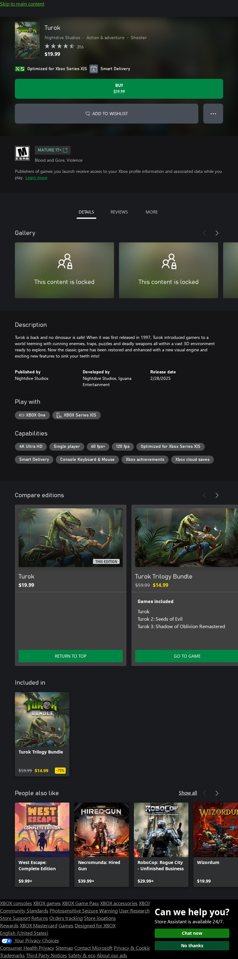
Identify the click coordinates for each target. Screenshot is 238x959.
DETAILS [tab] (86, 212)
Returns (39, 918)
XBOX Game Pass (80, 903)
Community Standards (24, 910)
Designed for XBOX (95, 925)
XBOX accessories (119, 903)
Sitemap (64, 947)
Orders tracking (66, 918)
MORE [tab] (152, 212)
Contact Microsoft (93, 947)
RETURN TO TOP (70, 656)
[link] (42, 734)
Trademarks (12, 955)
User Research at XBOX (144, 910)
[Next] (217, 233)
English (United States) (24, 933)
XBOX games (47, 903)
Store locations (100, 918)
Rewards (9, 925)
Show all (188, 792)
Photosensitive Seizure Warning (84, 910)
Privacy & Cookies (133, 947)
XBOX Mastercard (38, 925)
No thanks (192, 945)
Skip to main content (22, 3)
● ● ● (213, 113)
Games (66, 925)
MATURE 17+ (49, 150)
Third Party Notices (46, 955)
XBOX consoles (16, 903)
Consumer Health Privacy (27, 947)
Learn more (36, 177)
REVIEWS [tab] (119, 212)
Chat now (192, 933)
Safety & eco (81, 955)
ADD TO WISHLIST (110, 113)
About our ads (112, 955)
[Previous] (204, 233)
